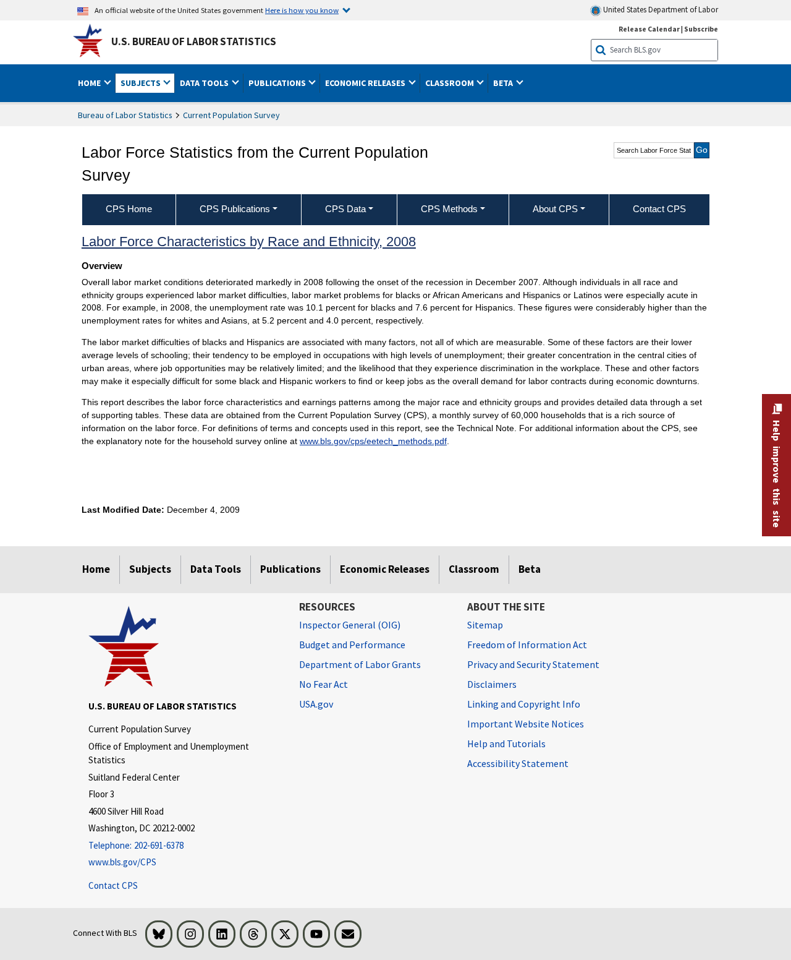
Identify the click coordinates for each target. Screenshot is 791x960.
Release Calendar (649, 28)
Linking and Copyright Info (523, 704)
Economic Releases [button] (366, 82)
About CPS (555, 209)
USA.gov (316, 704)
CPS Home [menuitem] (129, 209)
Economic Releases (384, 569)
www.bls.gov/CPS (122, 862)
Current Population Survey (231, 115)
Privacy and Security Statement (533, 664)
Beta (529, 569)
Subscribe (701, 28)
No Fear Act (323, 684)
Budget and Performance (352, 644)
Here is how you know (302, 10)
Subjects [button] (142, 82)
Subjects (150, 569)
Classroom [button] (450, 82)
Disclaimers (492, 684)
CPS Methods (449, 209)
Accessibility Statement (518, 763)
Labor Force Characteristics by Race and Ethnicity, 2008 (249, 241)
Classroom (474, 569)
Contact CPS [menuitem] (659, 209)
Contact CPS (113, 885)
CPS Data (345, 209)
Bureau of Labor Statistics (125, 115)
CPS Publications (235, 209)
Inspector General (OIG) (349, 625)
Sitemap (485, 625)
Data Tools (215, 569)
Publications (290, 569)
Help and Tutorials (506, 743)
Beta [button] (504, 82)
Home (96, 569)
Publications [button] (278, 82)
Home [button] (90, 82)
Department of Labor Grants (360, 664)
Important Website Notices (525, 724)
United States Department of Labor (659, 9)
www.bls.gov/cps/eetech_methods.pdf (373, 441)
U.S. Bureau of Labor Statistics (193, 41)
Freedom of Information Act (527, 644)
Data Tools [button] (205, 82)
